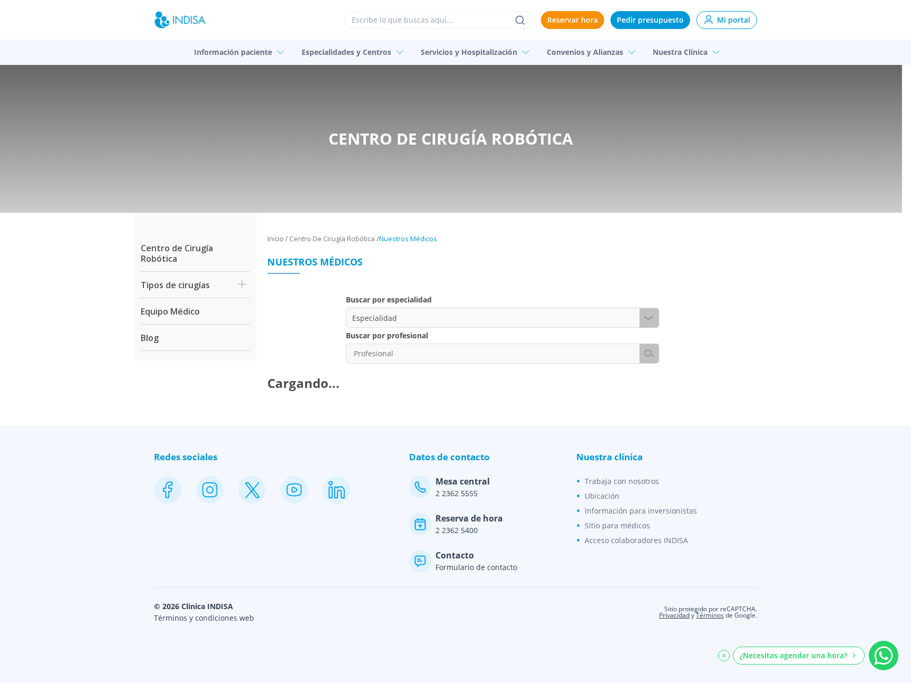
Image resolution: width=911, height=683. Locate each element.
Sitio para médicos (617, 525)
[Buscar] (520, 20)
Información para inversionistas (641, 511)
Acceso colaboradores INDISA (636, 540)
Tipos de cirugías (175, 285)
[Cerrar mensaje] (724, 655)
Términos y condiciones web (204, 618)
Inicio (275, 238)
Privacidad (674, 615)
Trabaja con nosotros (622, 481)
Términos (710, 615)
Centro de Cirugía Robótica (177, 253)
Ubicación (602, 496)
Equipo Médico (170, 311)
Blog (150, 338)
